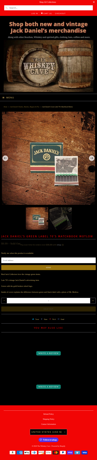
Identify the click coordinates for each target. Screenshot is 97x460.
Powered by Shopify (58, 446)
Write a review (48, 353)
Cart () (47, 13)
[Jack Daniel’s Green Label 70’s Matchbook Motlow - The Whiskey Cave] (48, 158)
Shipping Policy (48, 419)
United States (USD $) (47, 432)
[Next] (91, 158)
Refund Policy (48, 414)
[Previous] (5, 158)
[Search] (6, 7)
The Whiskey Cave (44, 446)
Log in (34, 13)
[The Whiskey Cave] (48, 56)
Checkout (60, 13)
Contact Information (48, 424)
